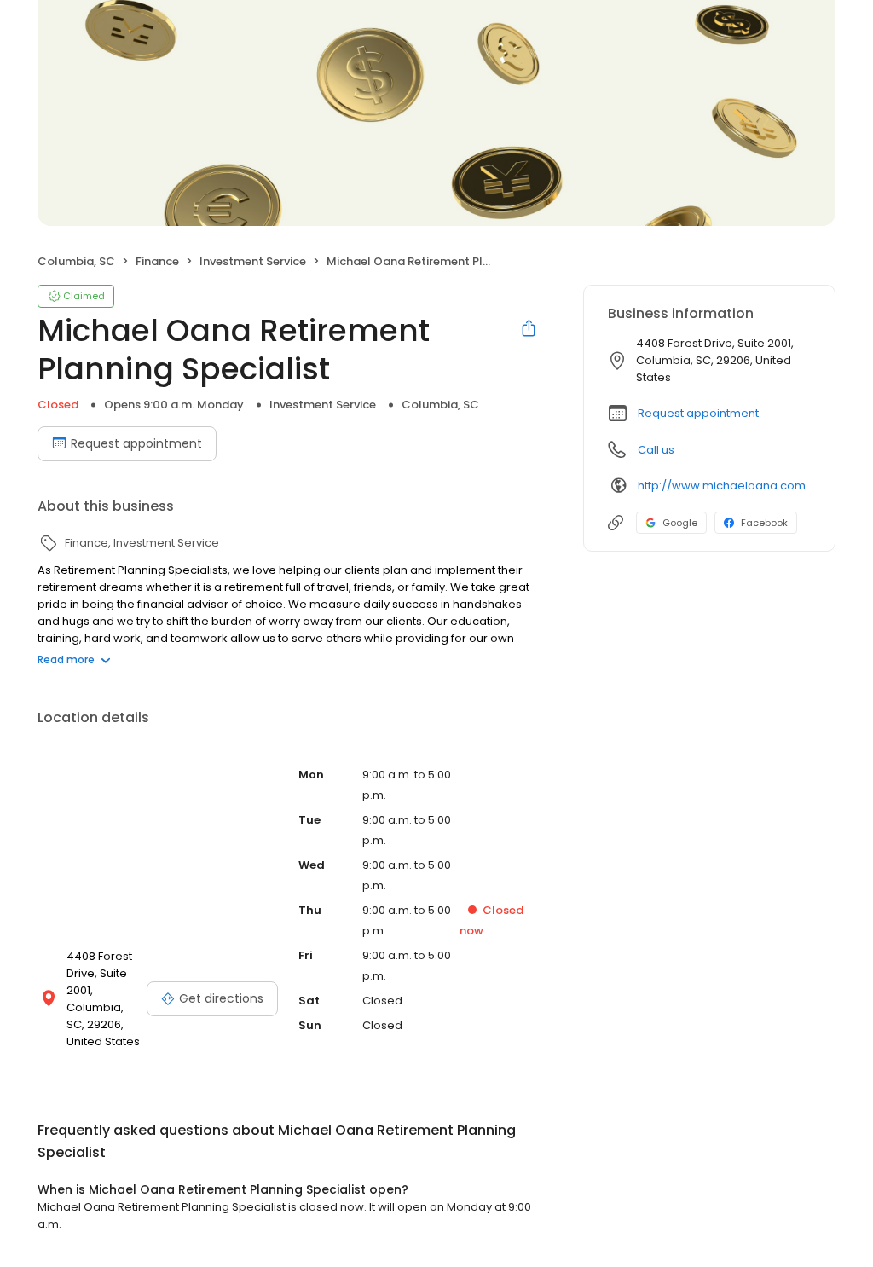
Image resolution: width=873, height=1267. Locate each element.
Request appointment (136, 443)
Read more (66, 659)
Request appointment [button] (698, 413)
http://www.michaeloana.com (722, 485)
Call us (656, 450)
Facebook (764, 522)
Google (679, 522)
